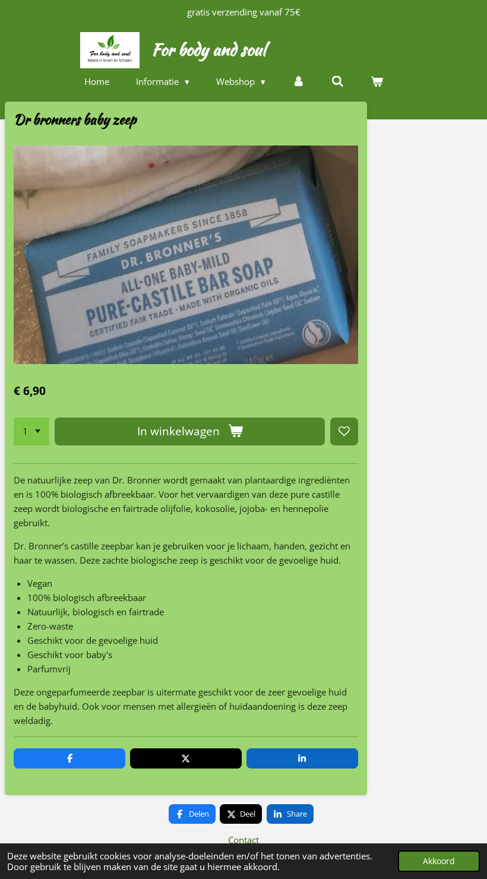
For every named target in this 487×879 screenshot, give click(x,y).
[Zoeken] (338, 81)
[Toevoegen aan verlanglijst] (344, 431)
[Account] (298, 81)
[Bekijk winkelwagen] (377, 81)
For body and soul (208, 49)
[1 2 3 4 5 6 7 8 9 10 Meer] (31, 431)
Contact (243, 840)
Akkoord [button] (439, 861)
